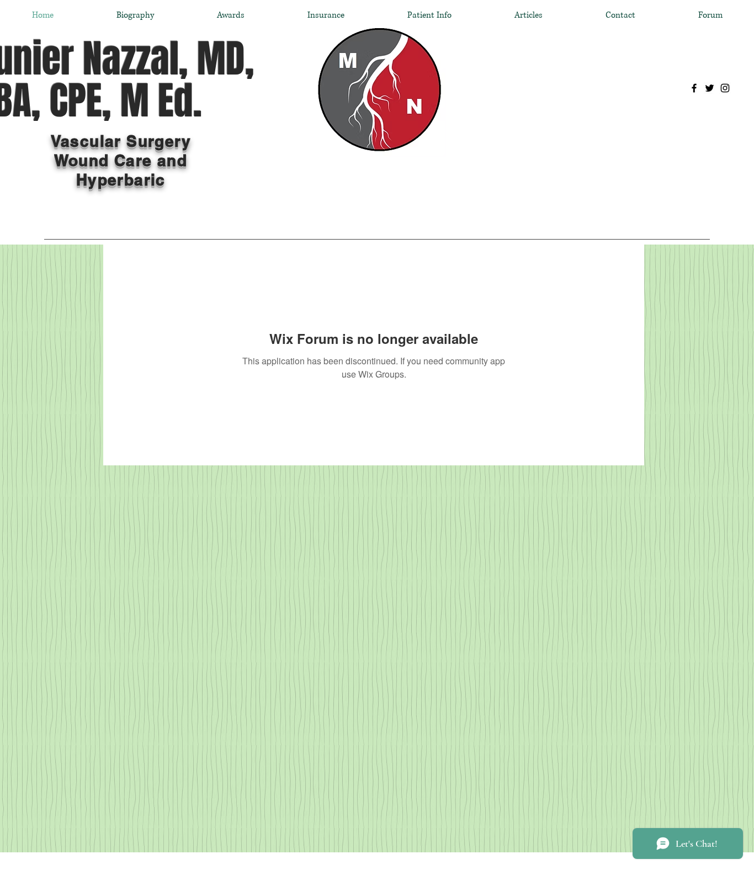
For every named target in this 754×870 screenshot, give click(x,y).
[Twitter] (709, 88)
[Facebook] (694, 88)
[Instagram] (725, 88)
